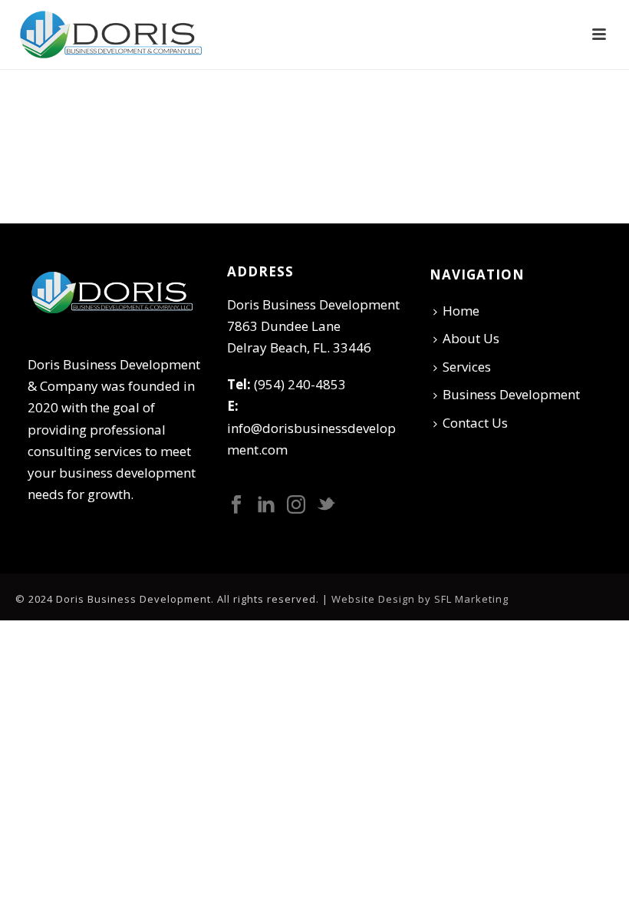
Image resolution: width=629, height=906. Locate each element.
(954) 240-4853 (300, 384)
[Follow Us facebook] (236, 505)
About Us (471, 338)
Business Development (511, 394)
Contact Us (475, 423)
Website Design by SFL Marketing (420, 599)
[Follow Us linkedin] (266, 505)
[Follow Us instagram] (296, 505)
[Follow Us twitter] (326, 505)
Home (461, 310)
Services (467, 366)
